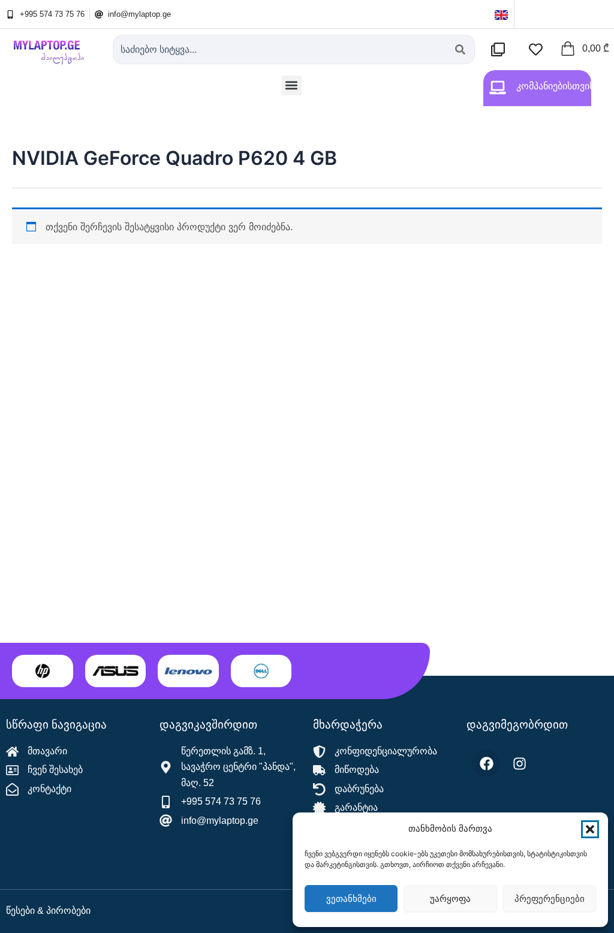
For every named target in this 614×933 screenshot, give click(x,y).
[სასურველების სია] (539, 49)
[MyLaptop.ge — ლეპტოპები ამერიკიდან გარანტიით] (53, 48)
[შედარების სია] (501, 49)
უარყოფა (450, 898)
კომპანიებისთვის (555, 86)
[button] (590, 829)
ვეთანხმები (351, 898)
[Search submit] (460, 49)
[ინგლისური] (501, 14)
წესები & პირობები (48, 910)
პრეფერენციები (549, 898)
